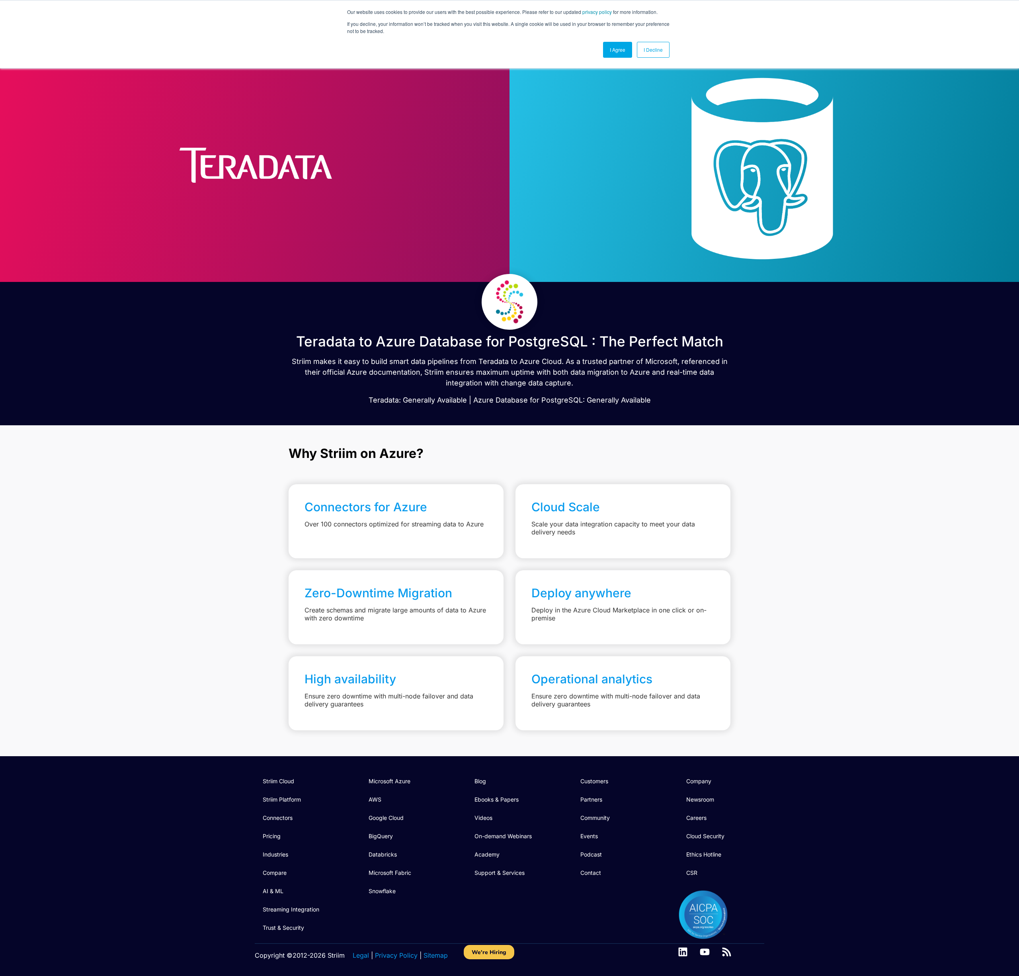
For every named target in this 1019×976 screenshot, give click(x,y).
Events (589, 836)
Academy (487, 854)
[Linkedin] (683, 952)
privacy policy (597, 11)
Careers (696, 817)
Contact (590, 872)
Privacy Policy (396, 955)
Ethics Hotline (703, 854)
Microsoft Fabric (390, 872)
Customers (594, 781)
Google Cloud (386, 817)
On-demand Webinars (503, 836)
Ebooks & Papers (496, 799)
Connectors (278, 817)
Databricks (383, 854)
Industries (275, 854)
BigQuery (381, 836)
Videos (483, 817)
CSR (691, 872)
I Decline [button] (653, 49)
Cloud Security (705, 836)
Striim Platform (282, 799)
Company (698, 781)
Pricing (272, 836)
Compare (275, 872)
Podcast (591, 854)
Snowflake (382, 891)
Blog (480, 781)
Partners (591, 799)
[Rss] (727, 952)
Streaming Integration (291, 909)
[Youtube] (705, 952)
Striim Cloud (278, 781)
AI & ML (273, 891)
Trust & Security (283, 927)
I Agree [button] (617, 49)
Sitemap (436, 955)
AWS (375, 799)
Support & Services (499, 872)
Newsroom (700, 799)
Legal (361, 955)
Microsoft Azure (389, 781)
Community (595, 817)
